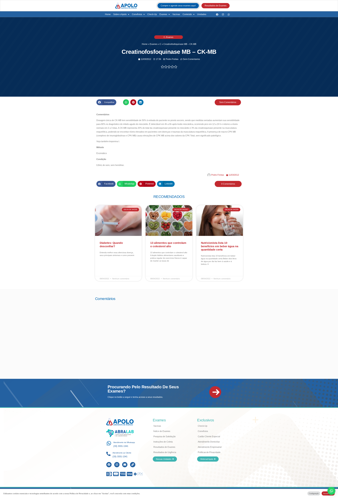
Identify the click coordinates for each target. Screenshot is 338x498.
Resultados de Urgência (164, 452)
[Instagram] (223, 14)
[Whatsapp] (228, 14)
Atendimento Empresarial (210, 447)
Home (108, 14)
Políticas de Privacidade (209, 452)
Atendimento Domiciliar (209, 442)
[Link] (132, 464)
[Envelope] (124, 464)
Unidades (201, 14)
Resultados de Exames (164, 447)
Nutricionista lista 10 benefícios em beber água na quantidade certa (219, 246)
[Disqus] (169, 336)
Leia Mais (103, 263)
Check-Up (152, 14)
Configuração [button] (314, 493)
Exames (163, 14)
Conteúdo (187, 14)
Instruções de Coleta (163, 442)
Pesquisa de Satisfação (164, 436)
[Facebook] (217, 14)
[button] (106, 102)
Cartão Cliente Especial (209, 436)
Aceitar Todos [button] (328, 493)
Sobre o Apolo (120, 14)
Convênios (137, 14)
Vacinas (176, 14)
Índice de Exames (161, 431)
